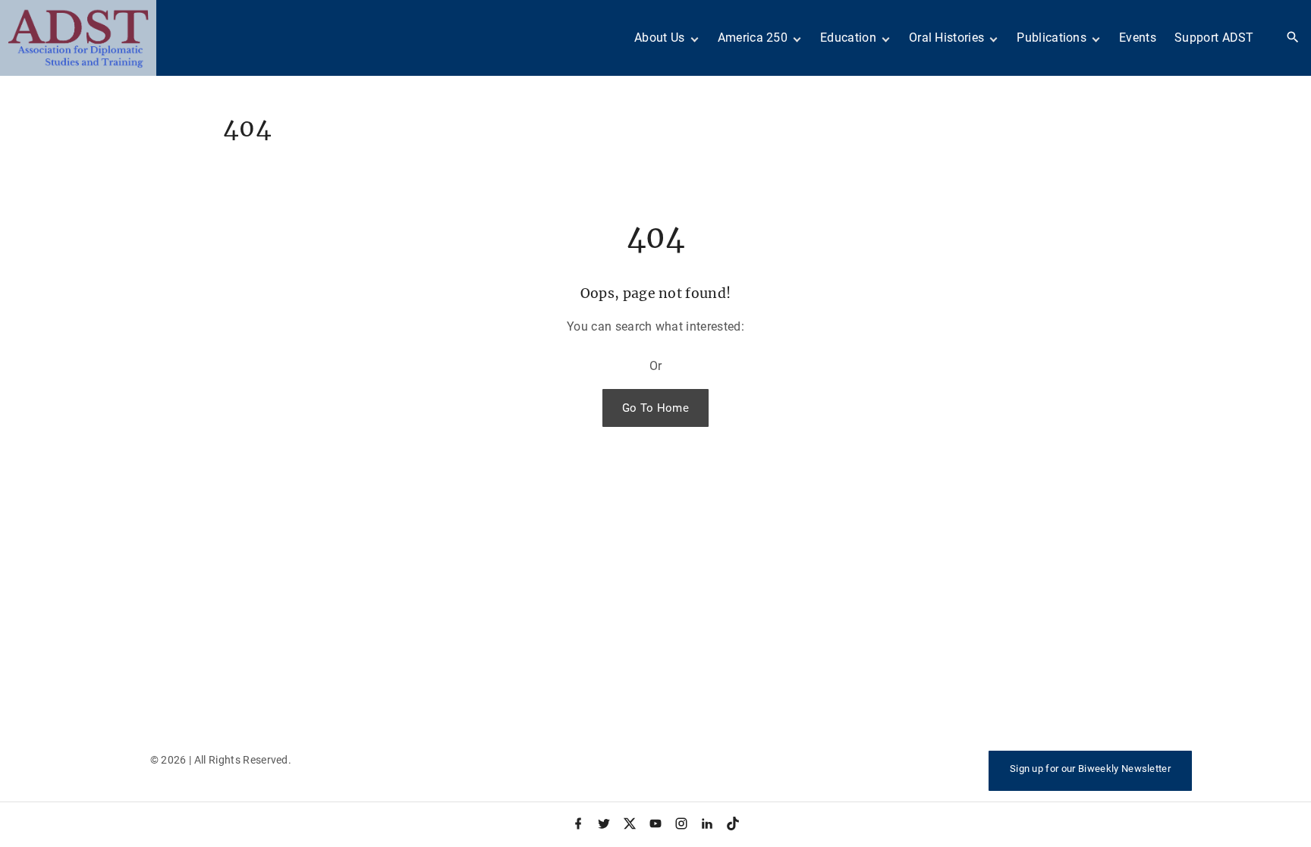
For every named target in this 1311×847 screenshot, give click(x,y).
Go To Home (655, 408)
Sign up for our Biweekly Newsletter (1090, 768)
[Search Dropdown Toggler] (1293, 38)
